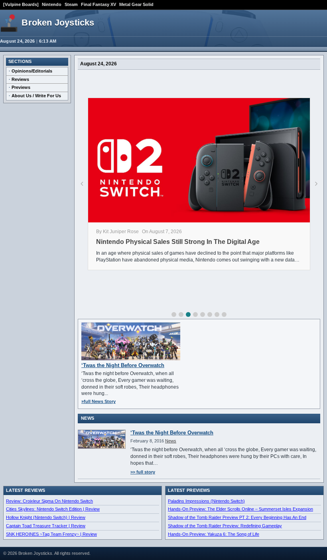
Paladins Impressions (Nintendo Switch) (206, 501)
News (170, 440)
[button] (173, 314)
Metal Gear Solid (136, 4)
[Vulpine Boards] (21, 4)
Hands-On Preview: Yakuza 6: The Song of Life (213, 534)
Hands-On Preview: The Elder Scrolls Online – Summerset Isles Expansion (240, 509)
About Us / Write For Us (36, 95)
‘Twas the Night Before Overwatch (122, 365)
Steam (71, 4)
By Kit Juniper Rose (117, 231)
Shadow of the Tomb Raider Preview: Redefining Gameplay (225, 525)
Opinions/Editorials (32, 71)
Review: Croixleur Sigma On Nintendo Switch (49, 501)
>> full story (142, 472)
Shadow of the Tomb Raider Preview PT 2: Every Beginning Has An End (237, 517)
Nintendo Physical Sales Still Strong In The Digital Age (178, 241)
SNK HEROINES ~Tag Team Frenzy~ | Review (51, 534)
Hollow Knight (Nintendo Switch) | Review (45, 517)
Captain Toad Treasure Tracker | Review (45, 525)
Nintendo (51, 4)
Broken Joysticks (58, 22)
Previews (21, 87)
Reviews (20, 79)
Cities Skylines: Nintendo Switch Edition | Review (53, 509)
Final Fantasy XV (98, 4)
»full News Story (98, 401)
